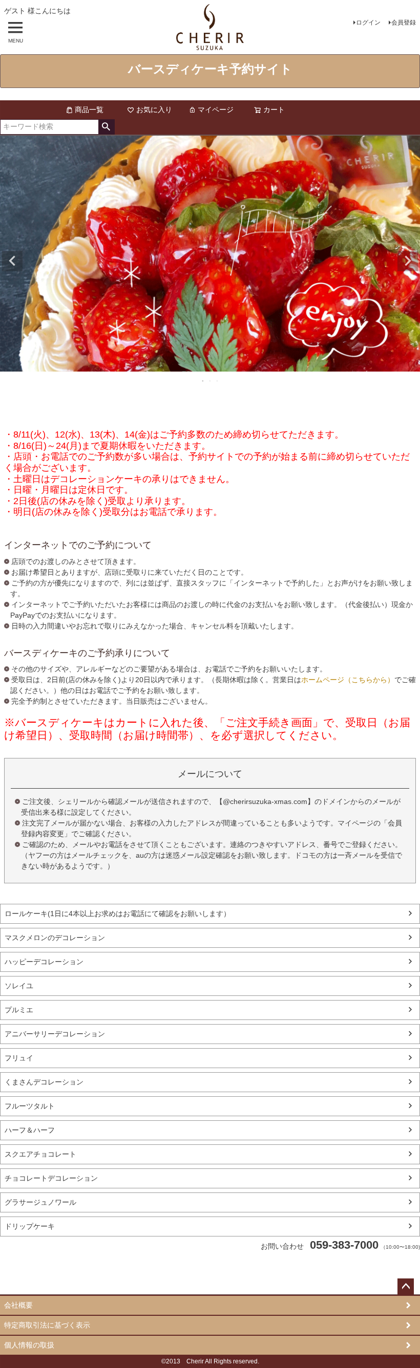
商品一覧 (89, 109)
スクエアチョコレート (40, 1154)
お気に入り (154, 109)
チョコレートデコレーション (51, 1178)
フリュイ (19, 1058)
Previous (12, 261)
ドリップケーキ (30, 1226)
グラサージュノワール (40, 1202)
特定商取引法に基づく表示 (47, 1325)
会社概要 (18, 1305)
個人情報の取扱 (29, 1345)
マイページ (216, 109)
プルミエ (19, 1010)
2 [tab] (210, 380)
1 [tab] (203, 380)
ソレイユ (19, 986)
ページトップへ (405, 1286)
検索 (106, 127)
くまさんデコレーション (44, 1082)
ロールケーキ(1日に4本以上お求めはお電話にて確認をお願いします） (117, 913)
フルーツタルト (30, 1106)
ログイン (368, 22)
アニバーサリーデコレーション (55, 1034)
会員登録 (403, 22)
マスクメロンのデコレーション (55, 937)
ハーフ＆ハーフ (30, 1130)
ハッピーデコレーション (44, 962)
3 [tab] (217, 380)
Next (407, 261)
